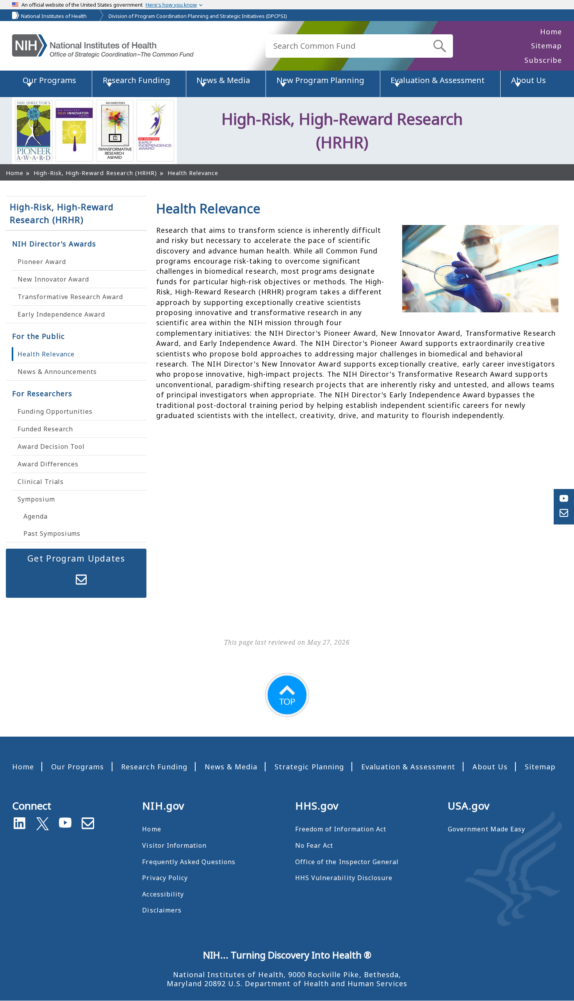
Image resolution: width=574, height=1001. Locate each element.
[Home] (103, 46)
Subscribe (543, 60)
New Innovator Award (53, 279)
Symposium (36, 499)
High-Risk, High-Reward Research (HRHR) (62, 213)
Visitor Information (174, 845)
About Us (490, 766)
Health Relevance (46, 354)
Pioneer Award (42, 261)
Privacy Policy (165, 877)
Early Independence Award (61, 314)
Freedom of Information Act (340, 829)
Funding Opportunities (55, 411)
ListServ (81, 579)
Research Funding (154, 766)
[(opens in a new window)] (42, 822)
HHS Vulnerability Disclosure (344, 877)
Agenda (35, 516)
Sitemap (546, 45)
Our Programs (77, 766)
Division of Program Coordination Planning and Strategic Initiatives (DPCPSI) (198, 15)
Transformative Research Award (70, 296)
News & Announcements (57, 371)
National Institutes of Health (54, 15)
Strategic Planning (309, 766)
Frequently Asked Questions (188, 861)
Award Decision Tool (51, 446)
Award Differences (48, 464)
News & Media (231, 766)
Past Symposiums (51, 533)
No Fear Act (314, 845)
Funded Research (45, 429)
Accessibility (163, 894)
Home (551, 31)
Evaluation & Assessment (408, 766)
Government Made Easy (486, 829)
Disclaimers (162, 910)
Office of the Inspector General (347, 861)
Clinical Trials (41, 481)
